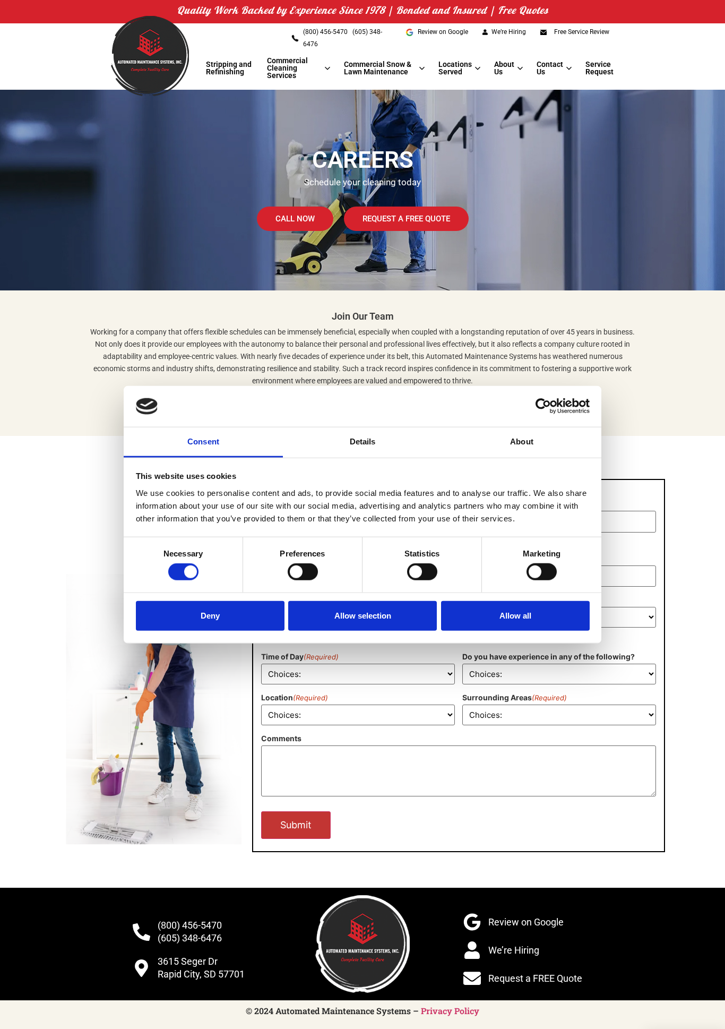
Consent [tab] (203, 441)
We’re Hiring (508, 32)
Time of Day (300, 656)
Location (294, 697)
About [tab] (521, 441)
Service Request (599, 68)
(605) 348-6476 (190, 938)
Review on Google (443, 32)
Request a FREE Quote (535, 978)
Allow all (515, 615)
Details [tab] (363, 441)
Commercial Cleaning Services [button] (287, 68)
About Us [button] (504, 68)
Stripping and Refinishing (229, 68)
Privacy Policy (450, 1010)
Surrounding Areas (514, 697)
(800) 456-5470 (326, 32)
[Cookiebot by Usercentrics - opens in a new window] (543, 406)
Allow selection (362, 615)
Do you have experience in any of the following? (548, 656)
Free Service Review (581, 32)
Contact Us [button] (550, 68)
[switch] (303, 571)
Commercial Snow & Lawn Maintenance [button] (377, 68)
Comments (281, 738)
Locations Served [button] (455, 68)
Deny (210, 615)
